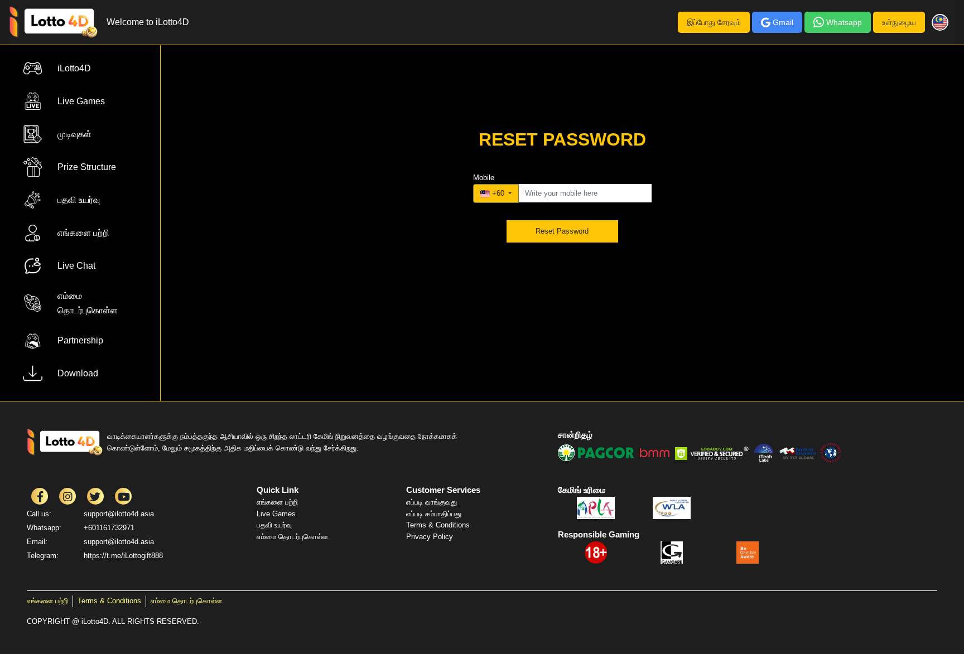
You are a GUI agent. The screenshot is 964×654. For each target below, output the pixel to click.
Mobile (483, 177)
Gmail (783, 22)
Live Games (276, 514)
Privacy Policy (429, 536)
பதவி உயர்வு (274, 525)
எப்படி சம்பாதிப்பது (433, 514)
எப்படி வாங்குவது (431, 502)
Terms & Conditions (438, 525)
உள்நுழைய (899, 22)
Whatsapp (844, 22)
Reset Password (562, 231)
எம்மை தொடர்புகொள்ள (292, 536)
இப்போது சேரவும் (714, 22)
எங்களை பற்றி (277, 502)
